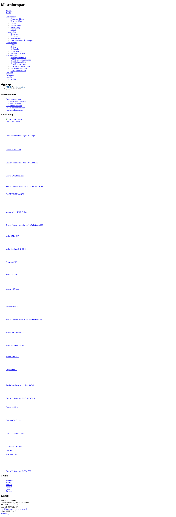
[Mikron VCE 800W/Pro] (10, 330)
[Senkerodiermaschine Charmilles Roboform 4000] (10, 223)
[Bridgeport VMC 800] (10, 444)
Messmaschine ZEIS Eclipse (16, 212)
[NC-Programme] (10, 304)
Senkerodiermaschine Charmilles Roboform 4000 (24, 225)
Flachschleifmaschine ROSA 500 (18, 471)
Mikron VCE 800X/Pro (15, 176)
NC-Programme (12, 306)
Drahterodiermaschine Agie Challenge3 (21, 136)
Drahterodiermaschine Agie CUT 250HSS (22, 163)
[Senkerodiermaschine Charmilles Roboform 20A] (10, 317)
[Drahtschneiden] (10, 405)
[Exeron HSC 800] (10, 354)
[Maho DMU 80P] (10, 234)
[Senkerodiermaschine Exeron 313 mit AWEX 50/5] (10, 184)
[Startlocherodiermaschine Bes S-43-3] (10, 383)
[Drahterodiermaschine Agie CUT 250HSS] (10, 161)
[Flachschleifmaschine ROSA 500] (10, 469)
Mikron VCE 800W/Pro (15, 332)
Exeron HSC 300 (12, 289)
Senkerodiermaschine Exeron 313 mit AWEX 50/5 (25, 186)
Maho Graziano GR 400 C (16, 249)
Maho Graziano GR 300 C (16, 345)
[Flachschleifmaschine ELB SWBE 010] (10, 396)
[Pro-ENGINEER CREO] (10, 192)
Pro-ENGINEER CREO (15, 194)
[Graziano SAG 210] (10, 418)
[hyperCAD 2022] (10, 272)
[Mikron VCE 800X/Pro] (10, 174)
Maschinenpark (11, 454)
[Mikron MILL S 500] (10, 148)
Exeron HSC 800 (12, 357)
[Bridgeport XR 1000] (10, 260)
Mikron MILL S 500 (13, 150)
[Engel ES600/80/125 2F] (10, 431)
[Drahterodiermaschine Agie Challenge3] (10, 133)
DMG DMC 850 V (13, 121)
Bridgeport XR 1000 (13, 262)
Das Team (9, 450)
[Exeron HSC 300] (10, 287)
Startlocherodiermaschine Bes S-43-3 (20, 385)
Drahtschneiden (12, 407)
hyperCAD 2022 (12, 274)
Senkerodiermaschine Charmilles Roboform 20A (24, 319)
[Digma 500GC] (10, 367)
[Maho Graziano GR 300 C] (10, 343)
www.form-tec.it (21, 509)
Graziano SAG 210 (13, 420)
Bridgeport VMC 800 (14, 446)
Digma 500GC (11, 370)
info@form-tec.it (7, 509)
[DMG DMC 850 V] (14, 119)
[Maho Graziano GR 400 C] (10, 247)
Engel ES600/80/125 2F (15, 433)
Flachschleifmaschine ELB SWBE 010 (20, 398)
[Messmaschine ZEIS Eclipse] (10, 210)
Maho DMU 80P (12, 236)
